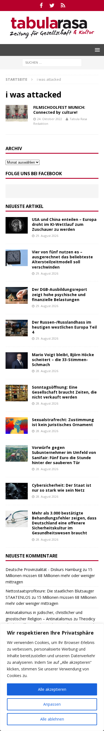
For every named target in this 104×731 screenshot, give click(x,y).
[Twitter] (52, 5)
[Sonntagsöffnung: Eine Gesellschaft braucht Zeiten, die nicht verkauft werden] (17, 393)
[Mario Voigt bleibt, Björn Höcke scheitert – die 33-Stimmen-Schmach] (17, 360)
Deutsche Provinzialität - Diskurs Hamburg (44, 569)
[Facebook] (41, 5)
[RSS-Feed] (63, 5)
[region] (52, 677)
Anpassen (52, 704)
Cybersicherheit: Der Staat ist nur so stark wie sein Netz (61, 488)
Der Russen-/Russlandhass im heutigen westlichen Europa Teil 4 (64, 327)
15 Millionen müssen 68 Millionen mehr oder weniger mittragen (50, 575)
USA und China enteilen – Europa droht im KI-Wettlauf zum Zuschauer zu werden (64, 224)
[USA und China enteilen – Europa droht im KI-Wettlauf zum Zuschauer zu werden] (17, 225)
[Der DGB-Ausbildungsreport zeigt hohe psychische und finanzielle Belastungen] (17, 295)
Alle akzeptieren (52, 689)
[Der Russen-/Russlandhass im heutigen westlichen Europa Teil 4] (17, 328)
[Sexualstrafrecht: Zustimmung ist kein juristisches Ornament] (17, 425)
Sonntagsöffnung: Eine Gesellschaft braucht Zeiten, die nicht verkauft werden (64, 392)
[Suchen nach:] (52, 62)
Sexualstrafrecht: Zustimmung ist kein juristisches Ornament (63, 422)
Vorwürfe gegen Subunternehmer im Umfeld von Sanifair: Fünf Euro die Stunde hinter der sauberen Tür (64, 455)
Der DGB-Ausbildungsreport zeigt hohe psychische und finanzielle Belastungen (59, 294)
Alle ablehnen (52, 719)
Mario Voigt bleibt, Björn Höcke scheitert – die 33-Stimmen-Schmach (63, 359)
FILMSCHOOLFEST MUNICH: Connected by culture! (59, 110)
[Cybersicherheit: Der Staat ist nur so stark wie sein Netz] (17, 491)
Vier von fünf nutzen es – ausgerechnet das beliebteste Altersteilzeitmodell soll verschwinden (62, 259)
